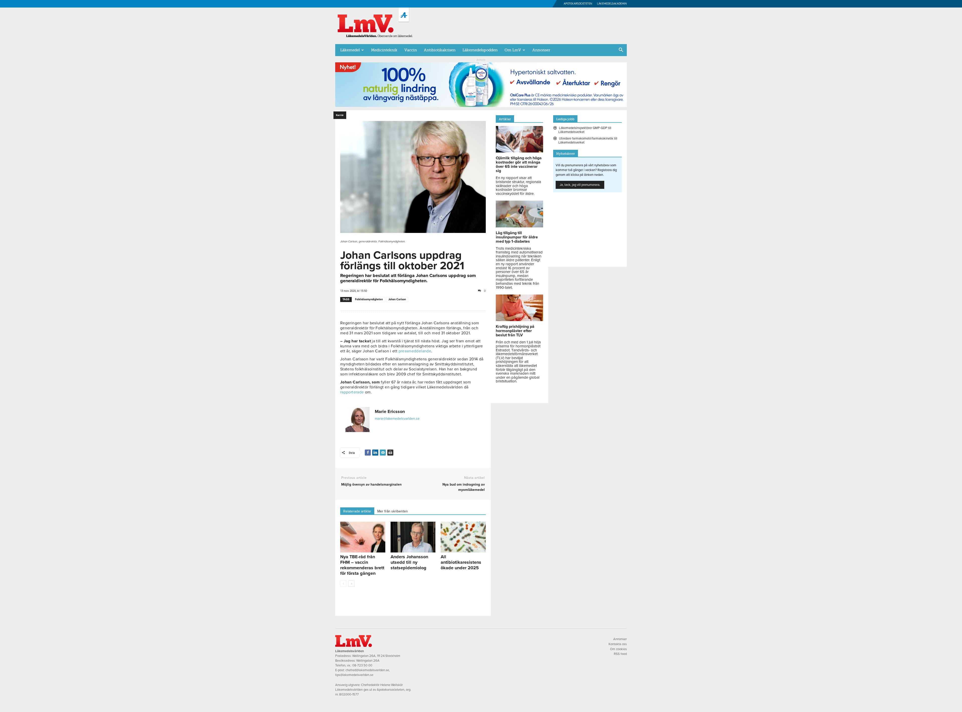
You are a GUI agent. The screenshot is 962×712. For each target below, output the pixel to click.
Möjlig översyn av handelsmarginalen (371, 484)
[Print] (390, 453)
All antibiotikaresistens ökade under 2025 (461, 562)
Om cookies (618, 649)
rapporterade (352, 392)
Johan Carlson (397, 299)
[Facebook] (368, 453)
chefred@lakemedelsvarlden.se (367, 670)
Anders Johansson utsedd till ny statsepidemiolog (409, 562)
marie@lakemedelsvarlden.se (397, 418)
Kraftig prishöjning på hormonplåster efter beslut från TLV (515, 331)
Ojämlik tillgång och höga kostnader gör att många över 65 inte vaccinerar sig (519, 164)
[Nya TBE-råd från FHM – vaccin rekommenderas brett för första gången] (362, 537)
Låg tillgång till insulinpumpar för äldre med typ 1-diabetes (517, 237)
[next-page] (351, 584)
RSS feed (620, 654)
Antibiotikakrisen (439, 50)
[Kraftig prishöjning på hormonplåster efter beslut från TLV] (519, 319)
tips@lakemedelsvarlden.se (354, 675)
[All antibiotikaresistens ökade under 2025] (463, 537)
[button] (621, 50)
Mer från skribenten (392, 511)
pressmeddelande (415, 351)
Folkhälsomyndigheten (369, 299)
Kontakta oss (618, 644)
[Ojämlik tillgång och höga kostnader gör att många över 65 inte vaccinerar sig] (519, 151)
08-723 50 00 (362, 665)
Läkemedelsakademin (612, 3)
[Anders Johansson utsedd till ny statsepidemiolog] (413, 537)
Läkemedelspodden (480, 50)
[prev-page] (343, 584)
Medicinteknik (384, 50)
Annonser (541, 50)
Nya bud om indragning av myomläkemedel (463, 487)
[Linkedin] (375, 453)
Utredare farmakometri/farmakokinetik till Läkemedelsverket (587, 140)
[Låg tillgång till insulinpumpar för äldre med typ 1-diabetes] (519, 226)
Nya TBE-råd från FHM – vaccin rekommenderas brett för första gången (362, 565)
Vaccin (410, 50)
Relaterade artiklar (357, 511)
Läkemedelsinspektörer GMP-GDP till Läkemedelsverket (584, 130)
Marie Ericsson (390, 411)
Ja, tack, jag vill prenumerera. (580, 185)
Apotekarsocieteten (578, 3)
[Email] (383, 453)
